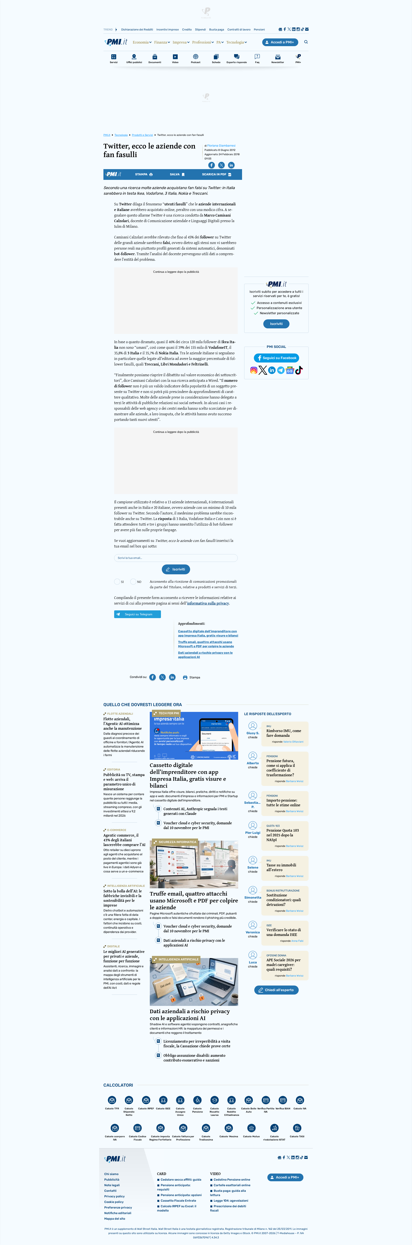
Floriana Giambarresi (221, 145)
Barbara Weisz (294, 781)
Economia (141, 42)
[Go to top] (356, 1230)
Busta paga (216, 29)
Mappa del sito (114, 1219)
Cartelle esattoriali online (232, 1185)
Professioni (201, 42)
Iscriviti (276, 324)
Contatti (110, 1191)
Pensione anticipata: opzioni (181, 1195)
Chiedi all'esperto (279, 990)
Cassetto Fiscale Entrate (178, 1201)
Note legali (112, 1185)
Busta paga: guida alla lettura (228, 1193)
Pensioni (259, 29)
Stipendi (200, 29)
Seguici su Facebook (280, 358)
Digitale (113, 946)
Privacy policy (114, 1196)
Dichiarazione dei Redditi (137, 29)
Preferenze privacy (118, 1207)
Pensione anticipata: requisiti (174, 1187)
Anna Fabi (297, 940)
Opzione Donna (276, 955)
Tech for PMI (169, 713)
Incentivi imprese (167, 29)
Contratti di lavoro (238, 29)
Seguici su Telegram (138, 614)
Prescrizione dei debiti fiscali (228, 1208)
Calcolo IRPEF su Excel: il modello (176, 1208)
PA (219, 42)
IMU (269, 726)
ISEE (269, 925)
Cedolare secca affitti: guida (181, 1179)
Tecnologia (235, 42)
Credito (187, 29)
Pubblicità (111, 1179)
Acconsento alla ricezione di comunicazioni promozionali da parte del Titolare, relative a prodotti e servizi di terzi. (193, 584)
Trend (108, 29)
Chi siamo (111, 1174)
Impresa (180, 42)
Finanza (160, 42)
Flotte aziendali (120, 713)
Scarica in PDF (214, 174)
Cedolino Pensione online (232, 1179)
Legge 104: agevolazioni (231, 1201)
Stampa (141, 174)
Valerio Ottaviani (293, 741)
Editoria (113, 769)
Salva (175, 174)
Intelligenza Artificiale (179, 959)
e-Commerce (116, 830)
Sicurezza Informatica (177, 842)
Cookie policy (114, 1202)
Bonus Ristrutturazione (283, 890)
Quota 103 (273, 825)
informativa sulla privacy (208, 603)
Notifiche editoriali (117, 1213)
